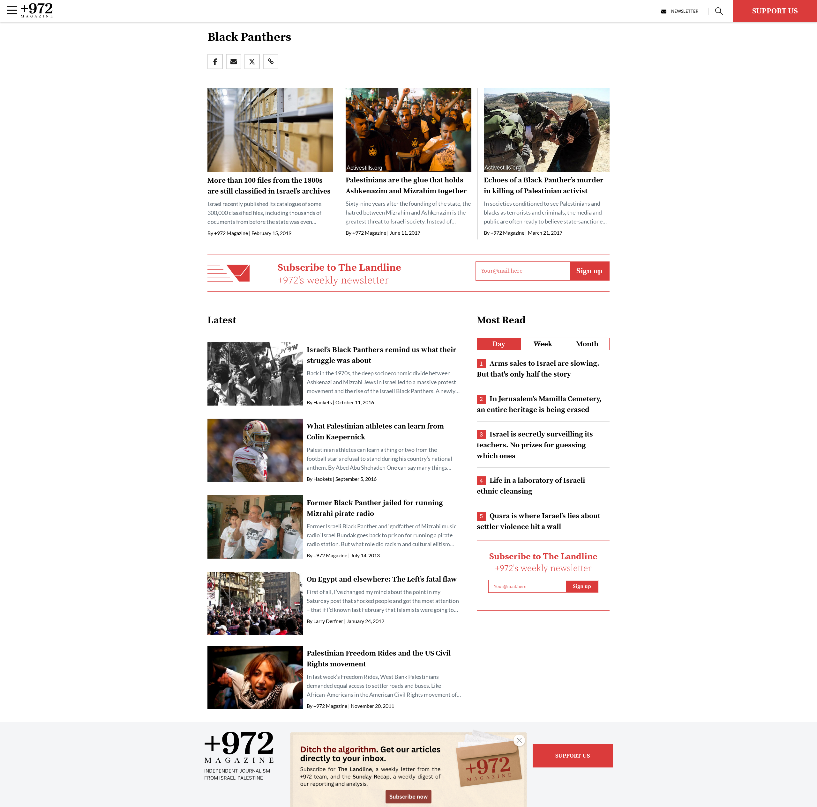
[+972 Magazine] (37, 15)
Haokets (322, 402)
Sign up (589, 271)
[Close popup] (519, 740)
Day (498, 344)
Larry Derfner (328, 621)
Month (587, 344)
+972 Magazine (231, 233)
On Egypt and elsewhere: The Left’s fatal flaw (382, 579)
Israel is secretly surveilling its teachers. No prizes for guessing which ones (535, 445)
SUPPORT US (775, 11)
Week (543, 344)
